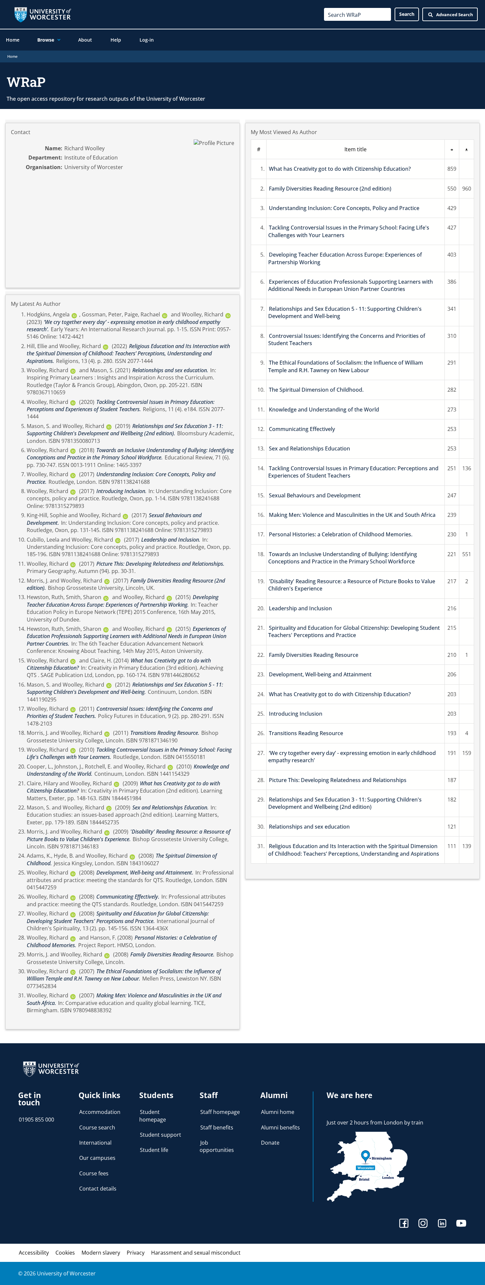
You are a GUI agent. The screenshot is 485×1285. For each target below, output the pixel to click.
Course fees (94, 1173)
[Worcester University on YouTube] (461, 1224)
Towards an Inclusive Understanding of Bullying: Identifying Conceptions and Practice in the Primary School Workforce (342, 558)
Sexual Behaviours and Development (315, 495)
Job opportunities (217, 1146)
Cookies (65, 1252)
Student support (160, 1134)
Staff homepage (220, 1112)
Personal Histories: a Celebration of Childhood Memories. (340, 534)
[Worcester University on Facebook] (403, 1224)
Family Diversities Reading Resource (313, 655)
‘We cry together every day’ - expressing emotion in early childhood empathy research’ (352, 756)
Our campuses (97, 1157)
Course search (97, 1127)
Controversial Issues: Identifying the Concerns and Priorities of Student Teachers (346, 339)
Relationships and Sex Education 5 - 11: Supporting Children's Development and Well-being (345, 312)
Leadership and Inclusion (300, 608)
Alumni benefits (280, 1127)
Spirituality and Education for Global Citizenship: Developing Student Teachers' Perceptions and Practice (354, 631)
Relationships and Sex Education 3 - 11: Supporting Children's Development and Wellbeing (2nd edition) (345, 803)
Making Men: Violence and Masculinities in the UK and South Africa (352, 514)
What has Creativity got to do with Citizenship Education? (340, 168)
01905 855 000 (36, 1119)
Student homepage (152, 1115)
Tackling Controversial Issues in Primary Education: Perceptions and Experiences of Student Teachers (353, 472)
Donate (270, 1142)
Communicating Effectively (302, 429)
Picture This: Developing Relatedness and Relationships (337, 780)
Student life (154, 1150)
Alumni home (277, 1112)
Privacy (136, 1252)
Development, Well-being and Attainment (320, 674)
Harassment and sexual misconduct (196, 1252)
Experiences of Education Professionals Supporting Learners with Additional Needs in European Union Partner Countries (350, 285)
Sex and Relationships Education (309, 448)
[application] (57, 40)
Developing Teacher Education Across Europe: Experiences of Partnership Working (345, 258)
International (95, 1142)
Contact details (97, 1188)
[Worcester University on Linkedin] (442, 1224)
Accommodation (99, 1112)
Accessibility (34, 1252)
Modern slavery (100, 1252)
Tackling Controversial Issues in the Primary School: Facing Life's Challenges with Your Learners (348, 231)
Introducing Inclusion (295, 713)
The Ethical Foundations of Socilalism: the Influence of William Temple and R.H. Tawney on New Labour (345, 366)
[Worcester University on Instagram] (423, 1224)
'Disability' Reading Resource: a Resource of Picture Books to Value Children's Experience (351, 585)
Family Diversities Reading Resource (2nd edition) (330, 188)
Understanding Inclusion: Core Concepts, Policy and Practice (344, 208)
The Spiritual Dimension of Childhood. (316, 389)
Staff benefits (216, 1127)
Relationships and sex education (309, 826)
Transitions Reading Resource (306, 733)
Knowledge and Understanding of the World (324, 409)
